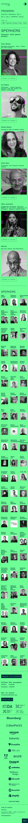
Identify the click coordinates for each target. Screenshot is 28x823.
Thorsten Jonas (4, 656)
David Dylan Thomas (3, 394)
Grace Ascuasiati (14, 425)
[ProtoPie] (14, 745)
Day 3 (8, 16)
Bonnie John (3, 347)
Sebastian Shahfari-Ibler (23, 605)
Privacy (3, 809)
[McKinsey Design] (14, 773)
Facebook (12, 684)
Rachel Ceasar (13, 568)
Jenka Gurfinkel (4, 457)
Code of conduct (6, 807)
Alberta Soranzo (13, 296)
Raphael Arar (22, 568)
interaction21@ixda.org (9, 694)
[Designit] (14, 762)
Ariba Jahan (13, 329)
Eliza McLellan (23, 393)
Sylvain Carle (4, 638)
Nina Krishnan (14, 533)
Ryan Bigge (22, 586)
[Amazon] (14, 733)
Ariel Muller (6, 43)
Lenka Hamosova (4, 487)
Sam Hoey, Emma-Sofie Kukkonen (4, 606)
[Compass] (14, 726)
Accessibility (6, 815)
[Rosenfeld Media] (14, 790)
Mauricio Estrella (4, 518)
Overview (4, 14)
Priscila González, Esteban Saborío (4, 570)
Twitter (3, 684)
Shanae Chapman (4, 623)
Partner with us (7, 699)
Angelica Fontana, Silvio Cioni (4, 330)
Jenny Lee (13, 457)
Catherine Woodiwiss (14, 362)
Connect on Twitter (8, 78)
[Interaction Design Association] (7, 706)
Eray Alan (2, 410)
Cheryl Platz (22, 362)
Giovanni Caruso (4, 425)
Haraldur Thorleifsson (15, 440)
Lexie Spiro (13, 487)
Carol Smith (3, 362)
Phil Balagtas (14, 551)
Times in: (4, 20)
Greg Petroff (22, 425)
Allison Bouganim (23, 311)
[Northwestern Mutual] (14, 784)
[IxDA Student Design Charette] (20, 711)
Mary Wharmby (13, 502)
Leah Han (23, 471)
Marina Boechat (4, 502)
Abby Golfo (3, 296)
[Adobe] (6, 756)
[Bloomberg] (14, 718)
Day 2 (3, 16)
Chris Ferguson (4, 377)
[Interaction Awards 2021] (20, 706)
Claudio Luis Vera (13, 378)
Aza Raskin (5, 84)
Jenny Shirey (22, 457)
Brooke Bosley (22, 347)
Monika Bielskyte (23, 518)
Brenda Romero (6, 127)
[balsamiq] (14, 739)
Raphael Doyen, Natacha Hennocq (4, 587)
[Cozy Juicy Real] (14, 801)
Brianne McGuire (13, 347)
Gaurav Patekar (22, 410)
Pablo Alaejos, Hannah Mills (23, 534)
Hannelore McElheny (4, 440)
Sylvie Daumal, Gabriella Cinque (14, 639)
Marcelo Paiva (22, 487)
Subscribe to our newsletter (11, 676)
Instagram (4, 686)
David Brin (5, 163)
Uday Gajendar (14, 656)
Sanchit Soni (13, 604)
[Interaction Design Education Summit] (7, 711)
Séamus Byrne (22, 638)
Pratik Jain (22, 551)
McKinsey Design (14, 518)
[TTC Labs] (14, 751)
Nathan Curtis (3, 533)
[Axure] (17, 756)
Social (21, 16)
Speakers (14, 16)
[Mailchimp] (14, 768)
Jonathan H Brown (4, 472)
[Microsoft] (14, 779)
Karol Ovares (13, 472)
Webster (4, 246)
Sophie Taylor (22, 623)
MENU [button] (24, 820)
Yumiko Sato (22, 656)
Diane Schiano (13, 393)
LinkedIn (12, 686)
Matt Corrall (22, 502)
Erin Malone (13, 410)
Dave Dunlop (22, 377)
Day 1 (19, 14)
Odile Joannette (7, 204)
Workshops (12, 14)
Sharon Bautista (14, 623)
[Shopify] (14, 796)
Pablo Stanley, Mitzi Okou (4, 552)
